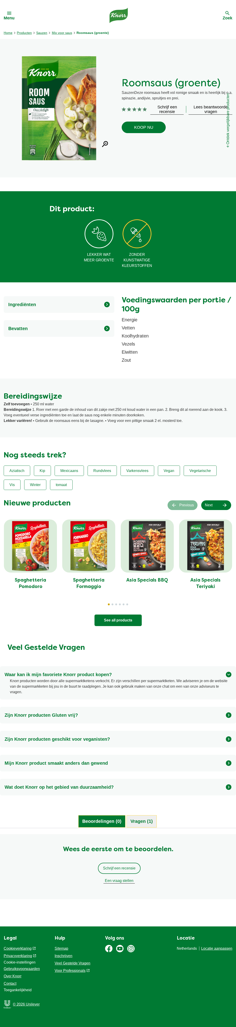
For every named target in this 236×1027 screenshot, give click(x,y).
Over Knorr (12, 976)
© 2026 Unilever (26, 1004)
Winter (35, 485)
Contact (10, 983)
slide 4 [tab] (120, 604)
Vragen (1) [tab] (141, 821)
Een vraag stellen (119, 881)
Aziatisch (16, 471)
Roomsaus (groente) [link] (93, 33)
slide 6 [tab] (127, 604)
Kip (42, 471)
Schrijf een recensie (119, 868)
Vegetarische (200, 471)
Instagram (131, 948)
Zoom (105, 144)
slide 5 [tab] (123, 604)
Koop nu (143, 127)
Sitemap (61, 948)
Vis (12, 485)
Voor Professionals (70, 971)
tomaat (61, 485)
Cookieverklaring (18, 948)
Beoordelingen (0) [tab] (101, 821)
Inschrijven (63, 956)
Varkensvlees (137, 471)
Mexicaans (69, 471)
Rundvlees (102, 471)
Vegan (169, 471)
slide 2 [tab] (112, 604)
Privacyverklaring (18, 956)
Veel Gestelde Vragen (72, 963)
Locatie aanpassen (216, 948)
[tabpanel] (118, 869)
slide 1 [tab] (109, 604)
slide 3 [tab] (116, 604)
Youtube (120, 948)
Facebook (108, 948)
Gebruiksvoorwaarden (22, 969)
